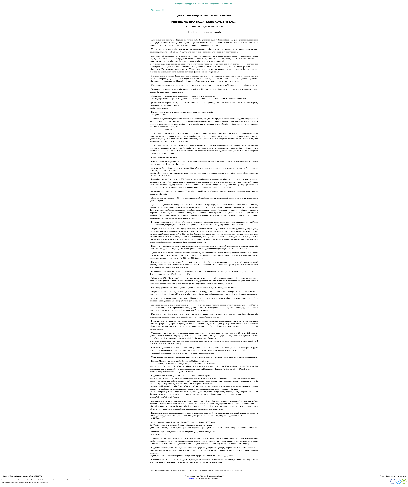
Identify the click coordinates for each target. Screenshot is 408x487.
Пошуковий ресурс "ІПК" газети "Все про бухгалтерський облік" (204, 4)
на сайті (192, 478)
